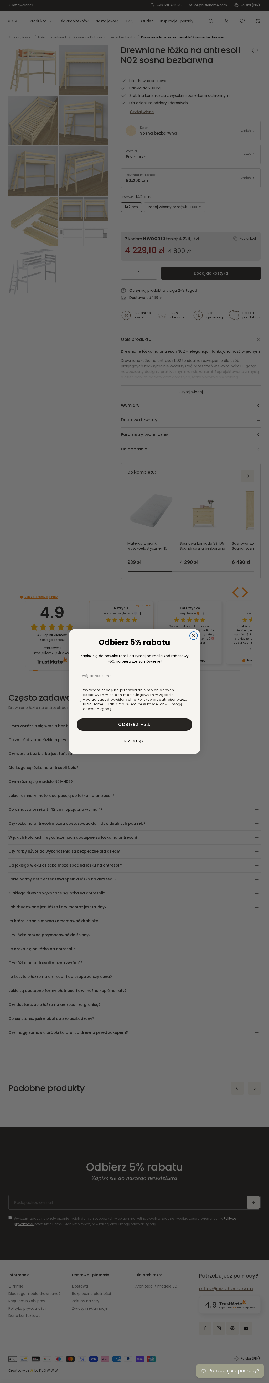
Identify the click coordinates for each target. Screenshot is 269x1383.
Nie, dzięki (134, 741)
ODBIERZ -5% (134, 724)
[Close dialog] (194, 636)
